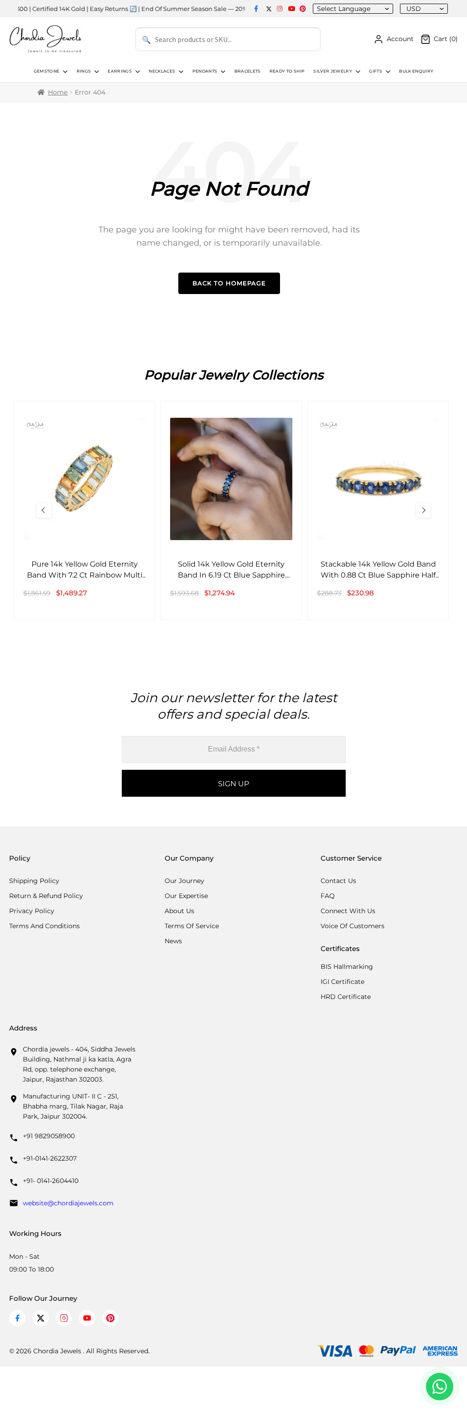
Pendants (205, 71)
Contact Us (338, 881)
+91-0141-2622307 (50, 1158)
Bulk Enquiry (416, 71)
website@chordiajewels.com (68, 1203)
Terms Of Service (192, 926)
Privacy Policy (31, 911)
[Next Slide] (423, 510)
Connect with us (348, 911)
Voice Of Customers (352, 926)
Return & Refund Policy (46, 896)
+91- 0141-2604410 (50, 1181)
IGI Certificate (342, 982)
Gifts (375, 71)
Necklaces (162, 71)
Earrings (120, 71)
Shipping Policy (34, 881)
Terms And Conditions (44, 926)
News (173, 941)
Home (57, 92)
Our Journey (184, 881)
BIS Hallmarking (347, 966)
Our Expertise (186, 896)
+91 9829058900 (49, 1136)
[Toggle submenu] (64, 71)
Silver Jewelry (332, 71)
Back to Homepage (229, 283)
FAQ (328, 896)
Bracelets (247, 71)
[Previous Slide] (43, 510)
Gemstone (47, 71)
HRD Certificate (346, 997)
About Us (179, 911)
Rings (84, 71)
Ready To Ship (287, 71)
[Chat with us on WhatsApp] (439, 1386)
